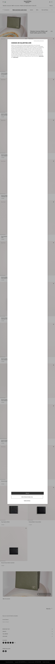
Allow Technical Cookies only (27, 496)
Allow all (27, 493)
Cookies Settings (27, 500)
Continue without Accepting (39, 40)
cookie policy (41, 56)
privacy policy (15, 57)
